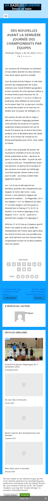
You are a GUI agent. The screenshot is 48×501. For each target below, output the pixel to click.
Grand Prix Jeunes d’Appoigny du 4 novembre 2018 (21, 365)
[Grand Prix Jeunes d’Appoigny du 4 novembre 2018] (24, 349)
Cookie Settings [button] (11, 495)
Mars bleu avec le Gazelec (17, 468)
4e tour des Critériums (15, 400)
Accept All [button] (24, 495)
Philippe (18, 53)
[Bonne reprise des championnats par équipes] (24, 418)
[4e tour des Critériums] (24, 384)
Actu (39, 53)
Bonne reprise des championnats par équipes (22, 434)
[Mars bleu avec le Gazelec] (24, 453)
